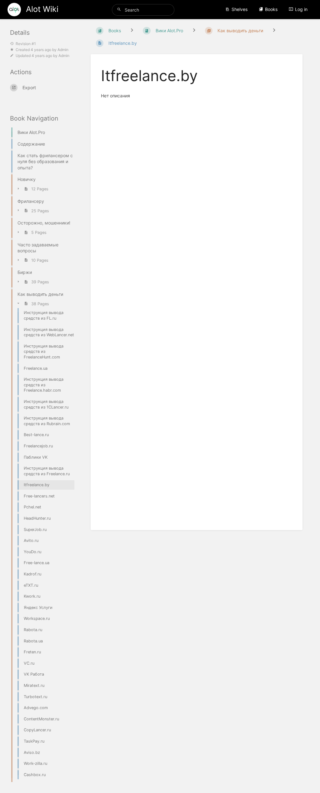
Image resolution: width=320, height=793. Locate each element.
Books (271, 9)
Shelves (240, 9)
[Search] (120, 9)
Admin (63, 49)
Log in (301, 9)
